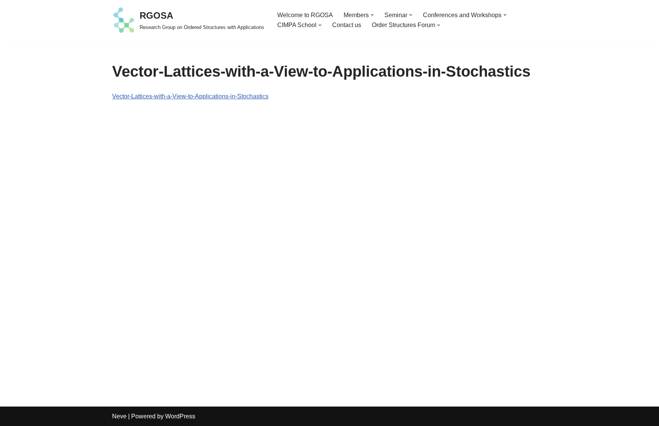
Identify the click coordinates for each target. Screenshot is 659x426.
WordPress (180, 416)
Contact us (346, 25)
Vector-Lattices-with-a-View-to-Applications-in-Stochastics (190, 96)
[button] (372, 14)
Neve (119, 416)
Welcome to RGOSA (305, 15)
